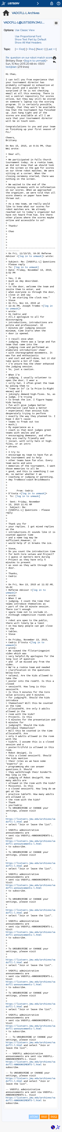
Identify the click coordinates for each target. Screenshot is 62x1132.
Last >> (51, 49)
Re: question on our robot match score (29, 57)
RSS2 (54, 1116)
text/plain (11, 66)
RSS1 (44, 1116)
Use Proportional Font (28, 36)
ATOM (34, 1116)
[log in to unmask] (35, 60)
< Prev (30, 49)
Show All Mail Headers (28, 42)
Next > (41, 49)
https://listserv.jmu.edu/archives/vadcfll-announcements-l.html (30, 842)
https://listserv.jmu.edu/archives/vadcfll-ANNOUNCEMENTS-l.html (30, 1063)
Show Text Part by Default (30, 39)
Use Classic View (25, 30)
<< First (20, 49)
